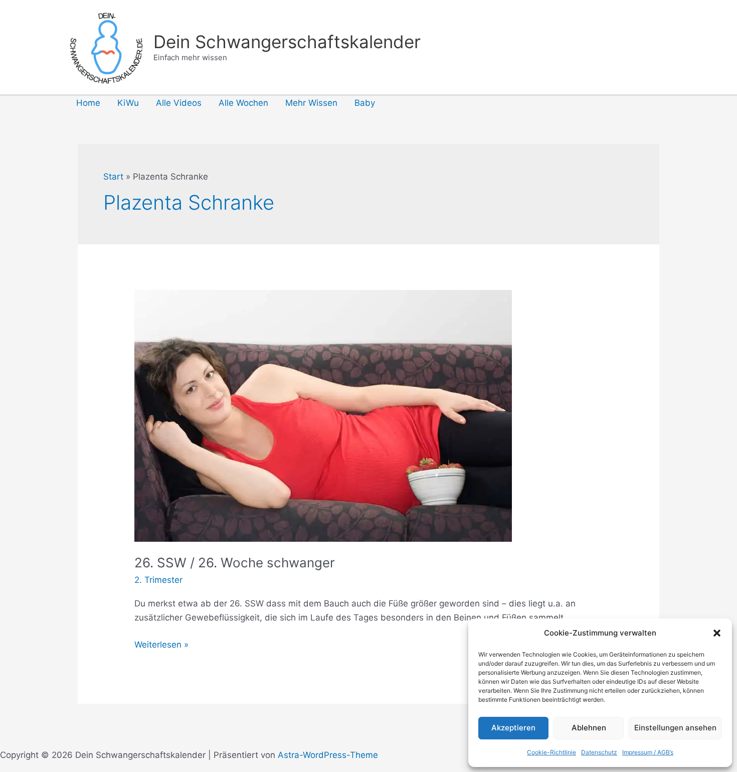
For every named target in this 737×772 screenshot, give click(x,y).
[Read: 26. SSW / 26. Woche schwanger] (323, 415)
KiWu (128, 103)
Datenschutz (599, 752)
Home (88, 103)
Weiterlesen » (161, 645)
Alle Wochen (243, 103)
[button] (717, 633)
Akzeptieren (513, 727)
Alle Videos (179, 103)
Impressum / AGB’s (647, 752)
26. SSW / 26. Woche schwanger (234, 562)
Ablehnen (589, 727)
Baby (364, 103)
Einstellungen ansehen (675, 727)
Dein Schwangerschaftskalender (287, 41)
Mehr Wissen (311, 103)
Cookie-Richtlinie (551, 752)
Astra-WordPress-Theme (328, 755)
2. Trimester (158, 580)
